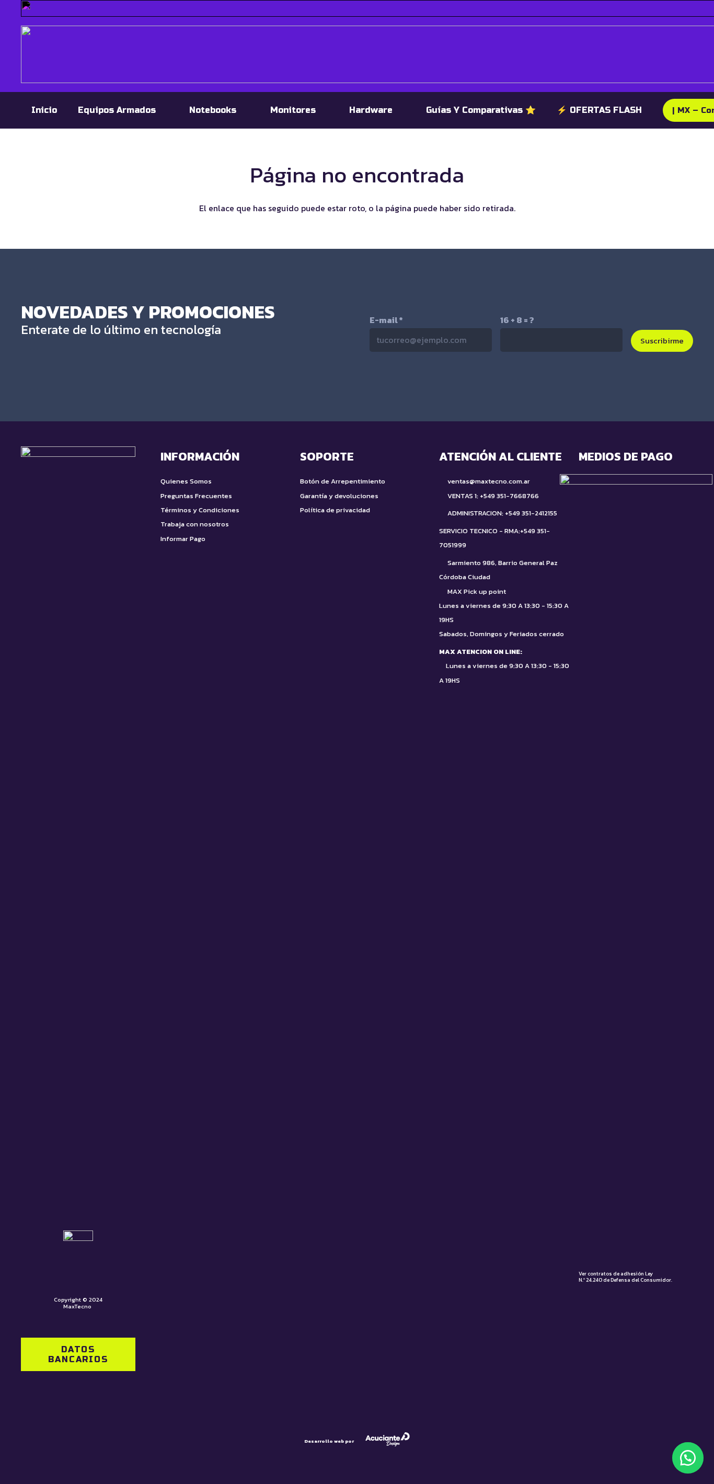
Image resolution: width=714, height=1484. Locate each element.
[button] (688, 1458)
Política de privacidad (335, 510)
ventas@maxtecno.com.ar (488, 481)
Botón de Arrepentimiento (342, 481)
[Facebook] (490, 386)
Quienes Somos (186, 481)
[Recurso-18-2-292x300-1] (636, 866)
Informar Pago (182, 539)
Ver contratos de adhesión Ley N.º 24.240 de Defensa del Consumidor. (625, 1277)
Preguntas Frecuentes (196, 496)
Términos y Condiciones (199, 510)
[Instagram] (446, 386)
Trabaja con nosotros (194, 524)
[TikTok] (402, 386)
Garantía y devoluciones (339, 496)
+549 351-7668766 (509, 496)
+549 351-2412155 (531, 513)
